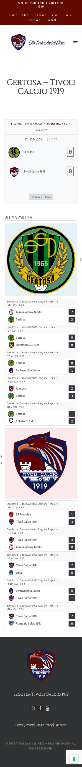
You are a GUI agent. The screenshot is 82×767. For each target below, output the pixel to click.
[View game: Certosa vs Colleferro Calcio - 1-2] (41, 412)
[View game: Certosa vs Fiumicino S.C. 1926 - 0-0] (41, 336)
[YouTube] (47, 708)
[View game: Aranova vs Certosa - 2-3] (41, 387)
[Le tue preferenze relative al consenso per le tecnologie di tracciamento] (74, 759)
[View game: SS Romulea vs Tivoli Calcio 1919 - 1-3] (41, 513)
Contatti (61, 725)
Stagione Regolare (57, 123)
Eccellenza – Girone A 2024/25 (26, 123)
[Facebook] (40, 708)
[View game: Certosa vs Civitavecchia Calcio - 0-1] (41, 362)
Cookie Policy (44, 725)
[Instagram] (33, 708)
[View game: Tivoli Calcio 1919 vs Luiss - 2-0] (41, 564)
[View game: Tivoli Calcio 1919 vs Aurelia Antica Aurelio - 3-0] (41, 538)
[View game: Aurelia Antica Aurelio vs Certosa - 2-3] (41, 311)
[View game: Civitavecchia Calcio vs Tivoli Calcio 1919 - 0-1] (41, 589)
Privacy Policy (24, 725)
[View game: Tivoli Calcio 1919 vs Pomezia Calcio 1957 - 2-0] (41, 615)
